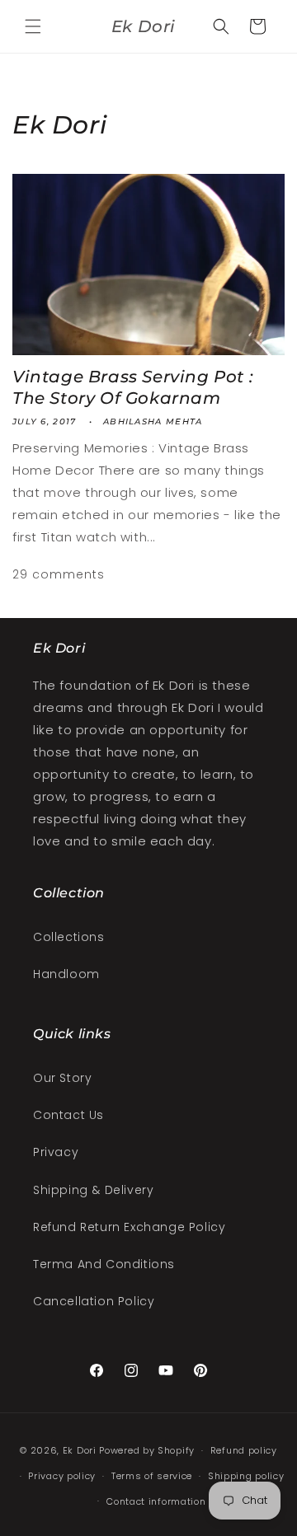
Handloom (66, 974)
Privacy (55, 1152)
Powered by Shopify (147, 1450)
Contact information (155, 1501)
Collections (69, 937)
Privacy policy (62, 1475)
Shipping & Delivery (93, 1190)
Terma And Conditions (104, 1264)
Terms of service (151, 1475)
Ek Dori (80, 1450)
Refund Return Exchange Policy (129, 1227)
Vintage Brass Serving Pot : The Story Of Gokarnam (132, 387)
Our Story (62, 1078)
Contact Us (68, 1115)
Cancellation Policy (93, 1301)
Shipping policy (246, 1475)
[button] (33, 26)
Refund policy (243, 1450)
